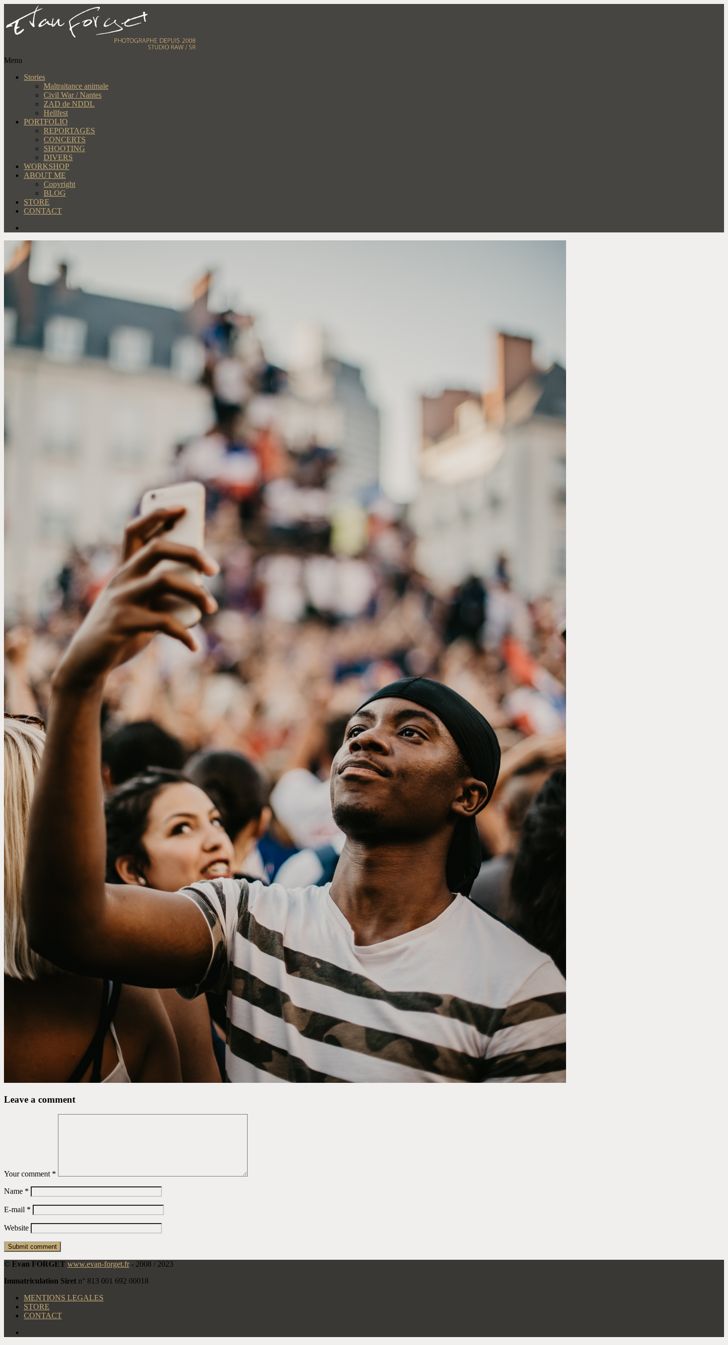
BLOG (55, 193)
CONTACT (43, 211)
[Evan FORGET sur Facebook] (374, 228)
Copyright (59, 184)
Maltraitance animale (76, 86)
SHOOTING (64, 148)
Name (16, 1191)
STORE (37, 202)
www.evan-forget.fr (98, 1264)
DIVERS (58, 157)
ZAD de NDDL (69, 104)
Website (16, 1228)
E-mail (17, 1209)
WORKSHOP (46, 166)
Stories (34, 77)
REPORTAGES (69, 130)
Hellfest (56, 113)
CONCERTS (65, 139)
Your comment (30, 1174)
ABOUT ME (45, 175)
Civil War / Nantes (73, 95)
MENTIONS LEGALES (64, 1297)
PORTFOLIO (46, 121)
